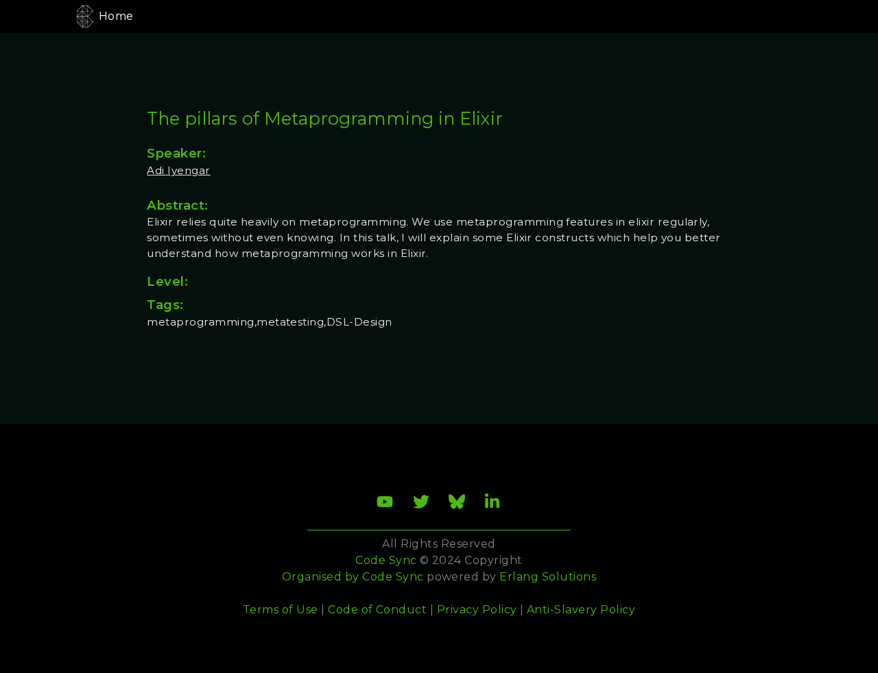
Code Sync (392, 576)
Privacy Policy (477, 609)
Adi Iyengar (178, 170)
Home (116, 16)
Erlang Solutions (547, 576)
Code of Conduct (377, 609)
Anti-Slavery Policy (581, 609)
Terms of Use (280, 609)
